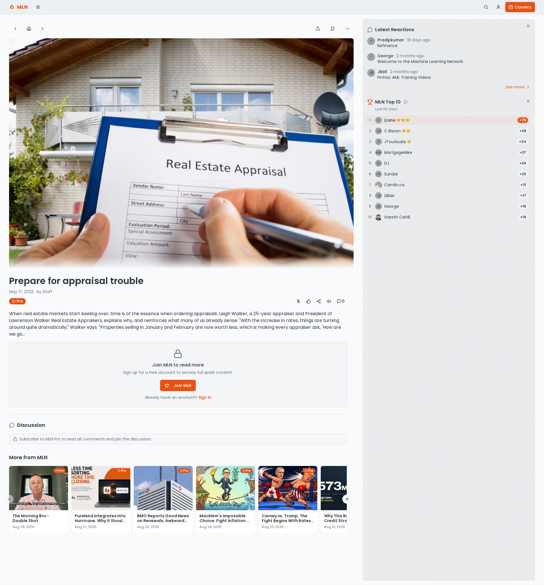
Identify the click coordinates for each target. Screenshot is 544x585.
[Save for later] (332, 28)
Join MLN (182, 385)
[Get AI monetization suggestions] (298, 301)
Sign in (204, 397)
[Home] (29, 28)
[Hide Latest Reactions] (528, 25)
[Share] (318, 28)
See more (515, 87)
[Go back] (15, 28)
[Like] (308, 301)
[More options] (347, 28)
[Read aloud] (328, 301)
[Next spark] (42, 28)
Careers (523, 7)
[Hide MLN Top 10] (528, 101)
